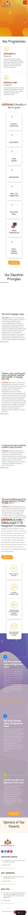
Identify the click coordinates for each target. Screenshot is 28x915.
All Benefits (14, 262)
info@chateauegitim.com (9, 868)
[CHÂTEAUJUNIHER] (14, 86)
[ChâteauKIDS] (7, 3)
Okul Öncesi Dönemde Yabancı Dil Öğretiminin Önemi (13, 664)
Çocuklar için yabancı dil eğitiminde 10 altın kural (14, 781)
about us (6, 557)
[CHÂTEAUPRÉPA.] (14, 58)
